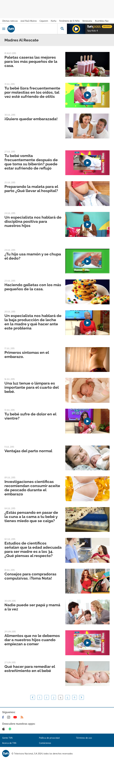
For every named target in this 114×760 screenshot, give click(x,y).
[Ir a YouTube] (16, 717)
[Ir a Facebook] (3, 717)
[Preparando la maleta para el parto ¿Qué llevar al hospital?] (87, 193)
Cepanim (43, 21)
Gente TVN (7, 738)
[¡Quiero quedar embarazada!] (87, 126)
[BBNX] (5, 753)
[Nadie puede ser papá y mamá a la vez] (87, 612)
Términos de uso (84, 738)
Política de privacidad (49, 738)
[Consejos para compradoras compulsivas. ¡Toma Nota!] (87, 581)
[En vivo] (88, 26)
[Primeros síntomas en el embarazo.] (87, 359)
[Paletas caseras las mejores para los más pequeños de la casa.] (87, 64)
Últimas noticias (10, 21)
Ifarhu (53, 21)
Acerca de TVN (9, 743)
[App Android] (10, 729)
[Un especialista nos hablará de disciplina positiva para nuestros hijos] (87, 224)
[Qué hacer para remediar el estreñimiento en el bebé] (87, 673)
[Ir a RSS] (22, 717)
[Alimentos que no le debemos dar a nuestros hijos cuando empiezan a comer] (87, 642)
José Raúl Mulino (29, 21)
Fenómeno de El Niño (69, 21)
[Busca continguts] (62, 29)
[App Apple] (4, 729)
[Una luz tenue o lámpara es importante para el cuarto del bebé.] (87, 390)
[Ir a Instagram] (9, 717)
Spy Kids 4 (92, 30)
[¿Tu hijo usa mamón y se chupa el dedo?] (87, 261)
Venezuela (87, 21)
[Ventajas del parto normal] (87, 458)
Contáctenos (45, 743)
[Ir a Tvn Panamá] (32, 29)
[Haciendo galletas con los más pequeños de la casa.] (87, 291)
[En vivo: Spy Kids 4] (76, 29)
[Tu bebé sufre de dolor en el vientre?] (87, 421)
